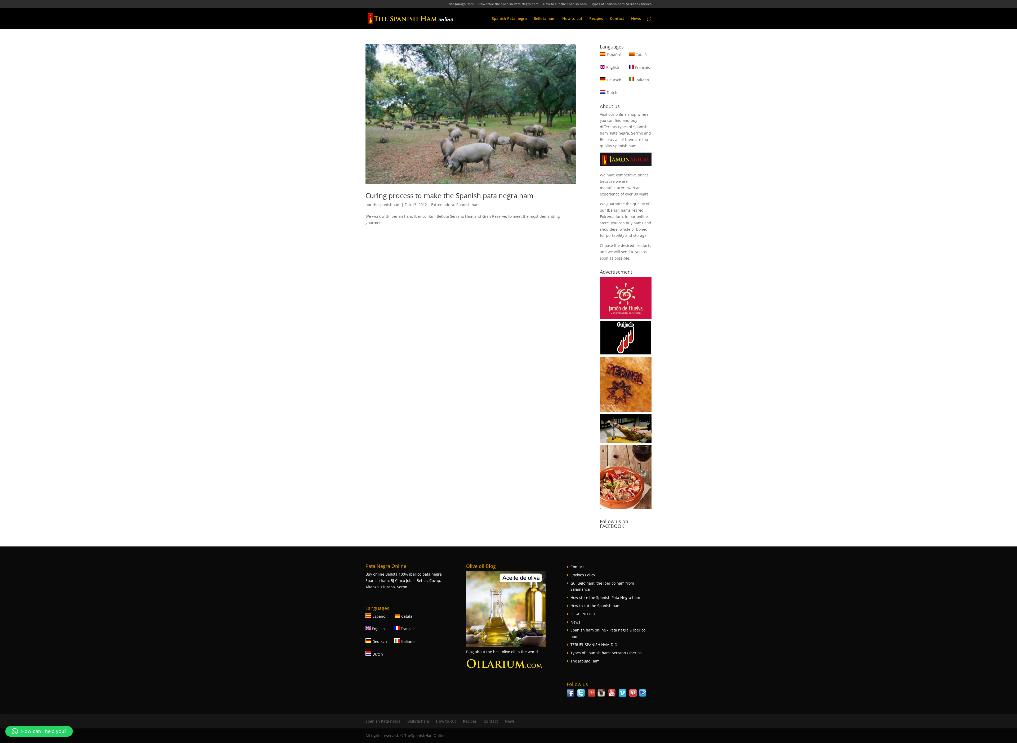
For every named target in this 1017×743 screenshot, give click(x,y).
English (612, 67)
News (636, 19)
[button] (39, 731)
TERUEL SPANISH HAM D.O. (594, 644)
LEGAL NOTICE (583, 613)
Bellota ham (544, 19)
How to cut (572, 19)
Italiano (642, 79)
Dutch (611, 92)
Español (614, 54)
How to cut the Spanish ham (565, 4)
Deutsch (613, 79)
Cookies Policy (582, 574)
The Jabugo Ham (461, 4)
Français (642, 67)
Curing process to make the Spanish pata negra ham (449, 195)
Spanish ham (468, 204)
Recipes (596, 19)
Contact (617, 19)
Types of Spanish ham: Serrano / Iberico (621, 4)
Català (641, 54)
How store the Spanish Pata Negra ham (508, 4)
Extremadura (442, 204)
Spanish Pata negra (509, 19)
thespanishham (386, 204)
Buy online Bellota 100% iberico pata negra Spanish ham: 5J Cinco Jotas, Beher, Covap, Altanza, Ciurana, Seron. (403, 580)
